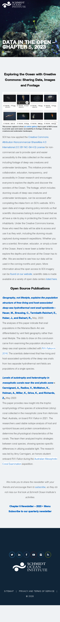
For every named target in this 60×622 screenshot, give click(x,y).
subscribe (39, 487)
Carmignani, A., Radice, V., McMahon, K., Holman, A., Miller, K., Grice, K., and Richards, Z (28, 392)
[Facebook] (26, 555)
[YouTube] (34, 555)
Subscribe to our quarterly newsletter (30, 511)
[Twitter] (12, 555)
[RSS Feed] (48, 555)
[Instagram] (41, 555)
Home (7, 52)
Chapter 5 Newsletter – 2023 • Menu (30, 506)
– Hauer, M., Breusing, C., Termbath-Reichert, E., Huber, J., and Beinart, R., (30, 307)
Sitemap (9, 591)
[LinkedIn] (19, 555)
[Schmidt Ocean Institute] (14, 4)
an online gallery (30, 126)
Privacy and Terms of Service (37, 591)
